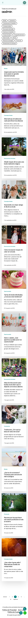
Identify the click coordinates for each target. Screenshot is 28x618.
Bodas (4, 20)
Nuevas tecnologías (8, 40)
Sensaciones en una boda (9, 43)
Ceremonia (12, 20)
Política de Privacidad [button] (9, 610)
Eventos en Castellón (8, 32)
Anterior (5, 596)
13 (10, 599)
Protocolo (18, 40)
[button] (24, 2)
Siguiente (15, 599)
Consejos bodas (7, 26)
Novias (14, 37)
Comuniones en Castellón (9, 23)
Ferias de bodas (7, 35)
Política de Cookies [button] (14, 612)
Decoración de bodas (8, 29)
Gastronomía (6, 37)
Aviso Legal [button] (22, 610)
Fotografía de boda (19, 35)
